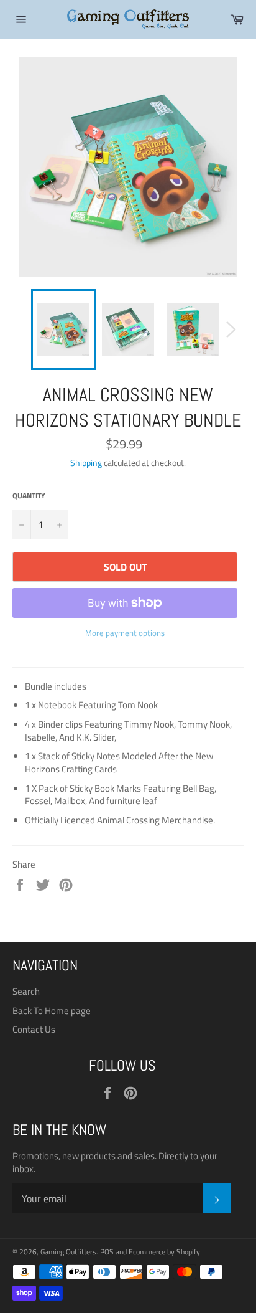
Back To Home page (51, 1010)
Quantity (28, 496)
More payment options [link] (125, 633)
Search (26, 991)
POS (107, 1252)
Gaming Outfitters (68, 1252)
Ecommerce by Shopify (164, 1252)
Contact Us (33, 1029)
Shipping (86, 462)
